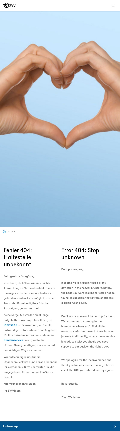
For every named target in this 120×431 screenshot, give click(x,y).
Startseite (10, 325)
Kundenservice (13, 340)
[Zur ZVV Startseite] (9, 5)
